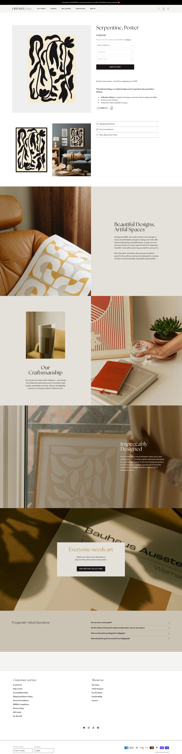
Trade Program (98, 689)
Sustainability (97, 696)
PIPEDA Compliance (21, 704)
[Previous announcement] (12, 2)
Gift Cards (17, 712)
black (125, 102)
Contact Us (17, 685)
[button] (41, 9)
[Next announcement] (169, 2)
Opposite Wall (164, 752)
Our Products (97, 692)
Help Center (18, 689)
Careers (95, 700)
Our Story (95, 685)
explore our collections (91, 569)
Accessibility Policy (20, 692)
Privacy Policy (18, 708)
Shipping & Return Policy (23, 696)
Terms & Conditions (21, 700)
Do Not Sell (17, 716)
